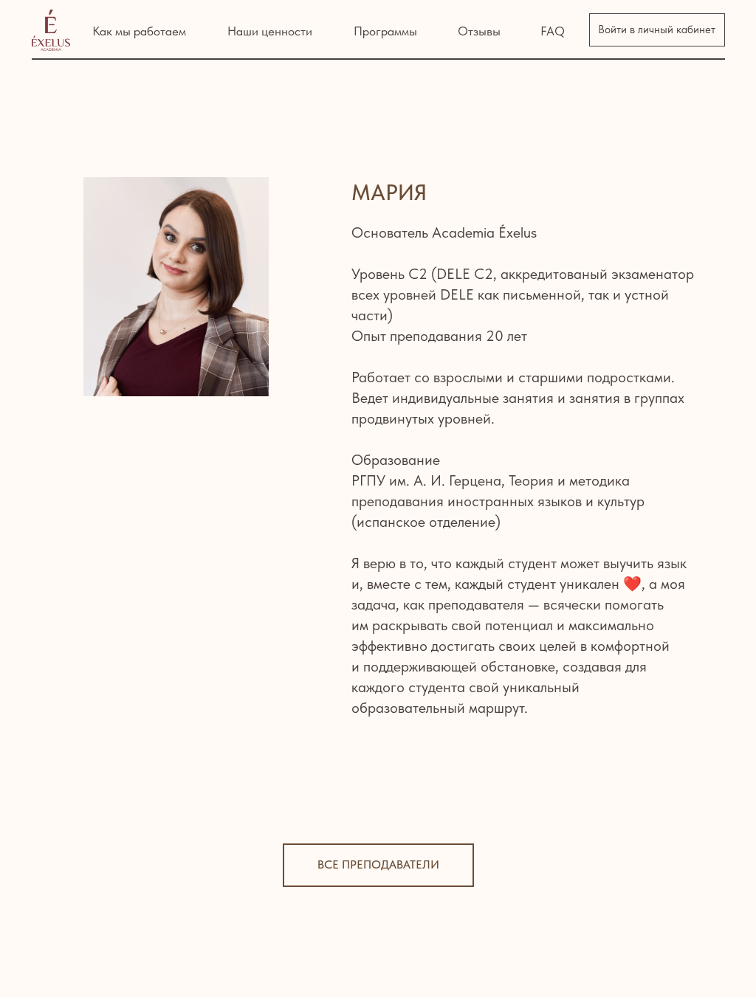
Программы (385, 31)
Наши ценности (269, 31)
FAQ (552, 31)
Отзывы (479, 31)
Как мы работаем (139, 31)
